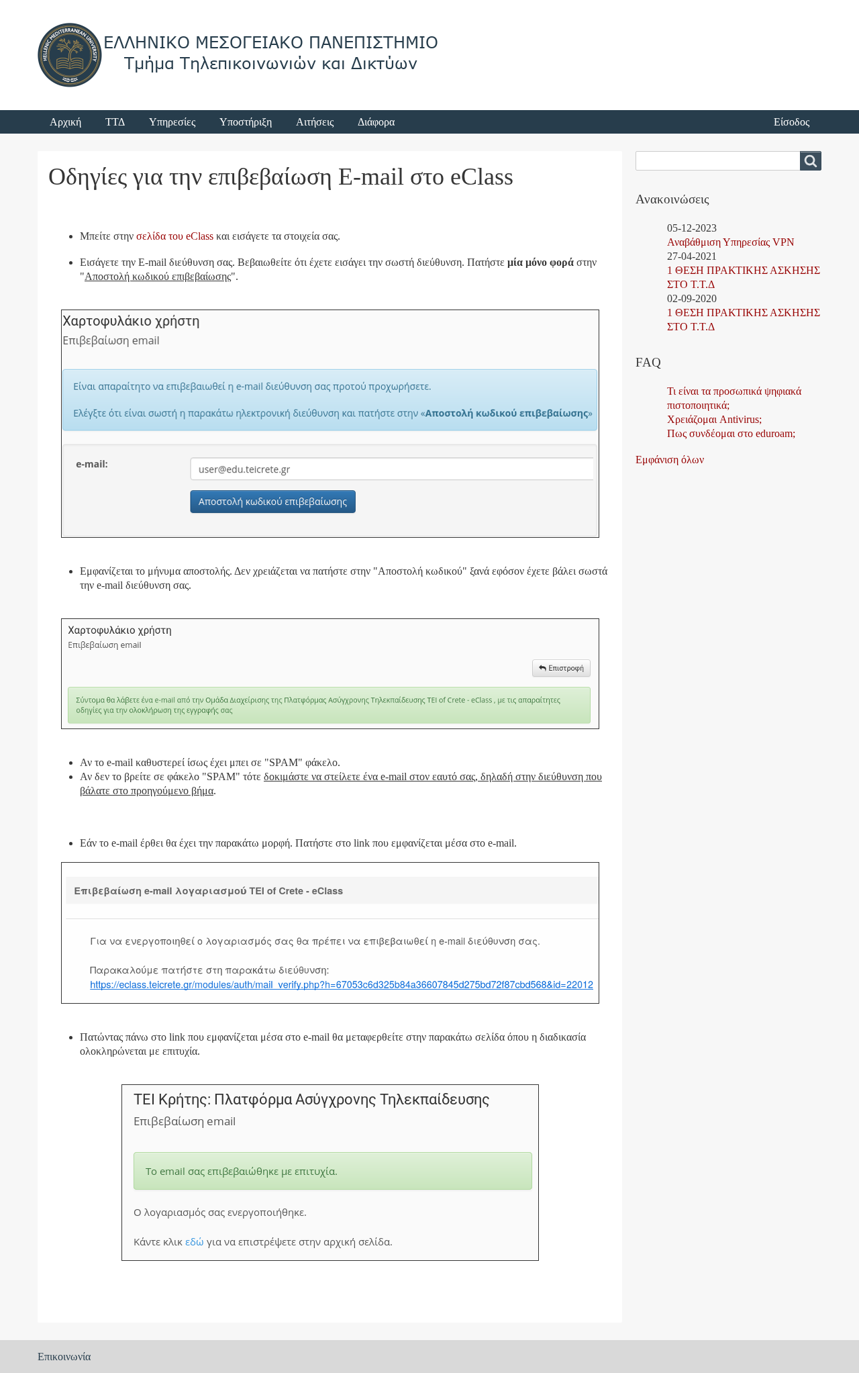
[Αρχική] (239, 55)
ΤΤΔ (115, 122)
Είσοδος (791, 122)
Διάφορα (376, 122)
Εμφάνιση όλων (670, 459)
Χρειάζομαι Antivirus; (714, 419)
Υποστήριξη (245, 122)
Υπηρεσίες (172, 122)
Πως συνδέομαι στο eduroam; (731, 433)
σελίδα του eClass (174, 236)
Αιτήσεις (315, 122)
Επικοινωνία (64, 1356)
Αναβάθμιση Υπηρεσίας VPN (731, 242)
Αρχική (65, 122)
